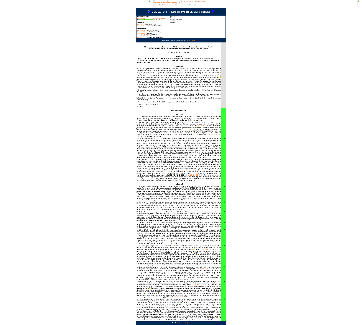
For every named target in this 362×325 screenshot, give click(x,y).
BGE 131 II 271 (141, 36)
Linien (150, 18)
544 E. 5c (212, 134)
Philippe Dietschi (190, 40)
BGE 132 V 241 (141, 30)
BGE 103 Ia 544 (141, 37)
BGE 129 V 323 (141, 31)
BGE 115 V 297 (141, 34)
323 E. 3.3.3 (193, 175)
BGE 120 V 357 (141, 33)
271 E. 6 (169, 243)
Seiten (146, 18)
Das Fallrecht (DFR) (182, 323)
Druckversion (156, 18)
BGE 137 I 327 (141, 25)
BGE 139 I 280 (141, 24)
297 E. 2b (201, 125)
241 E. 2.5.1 (208, 249)
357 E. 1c (192, 129)
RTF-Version (140, 18)
